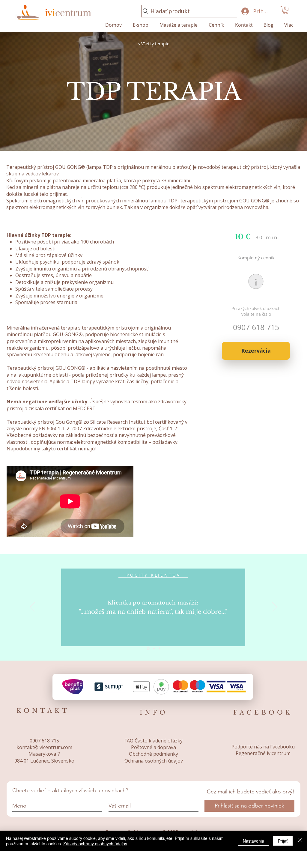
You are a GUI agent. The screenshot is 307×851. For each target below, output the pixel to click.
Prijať (283, 841)
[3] (159, 648)
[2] (148, 648)
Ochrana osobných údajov (153, 760)
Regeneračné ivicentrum (263, 753)
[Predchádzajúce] (32, 607)
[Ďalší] (274, 607)
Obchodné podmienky (153, 754)
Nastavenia (253, 841)
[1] (153, 648)
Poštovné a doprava (153, 747)
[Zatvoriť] (299, 840)
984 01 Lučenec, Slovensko (44, 760)
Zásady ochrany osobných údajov (95, 844)
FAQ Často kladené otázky (153, 740)
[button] (285, 10)
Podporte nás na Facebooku (263, 746)
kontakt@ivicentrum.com (44, 747)
